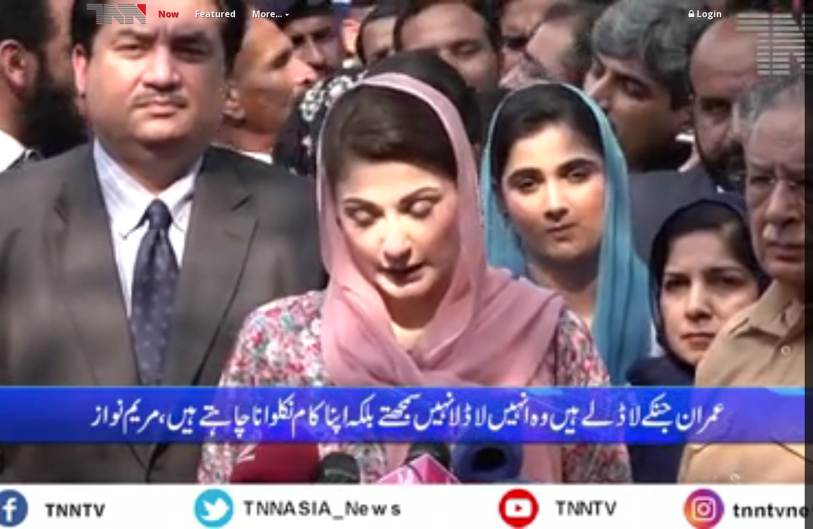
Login (709, 14)
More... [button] (267, 14)
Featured (215, 14)
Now (168, 14)
